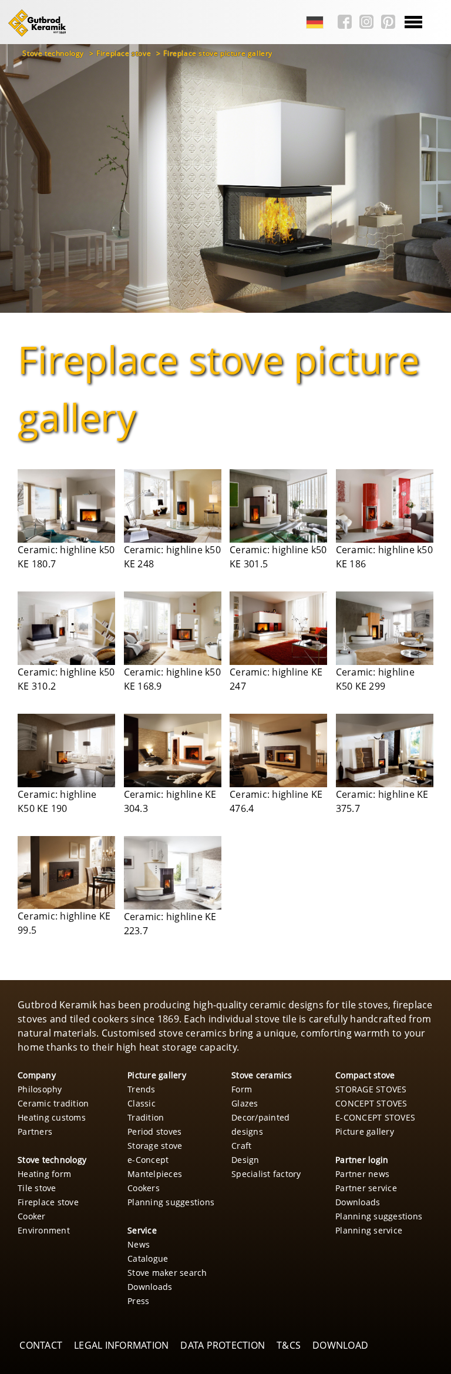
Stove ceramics (261, 1075)
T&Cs (289, 1345)
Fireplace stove (124, 53)
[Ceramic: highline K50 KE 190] (66, 750)
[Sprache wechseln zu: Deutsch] (312, 22)
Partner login (361, 1159)
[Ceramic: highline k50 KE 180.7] (66, 506)
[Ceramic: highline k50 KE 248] (172, 506)
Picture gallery (156, 1075)
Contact (40, 1345)
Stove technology (54, 53)
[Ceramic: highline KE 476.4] (278, 750)
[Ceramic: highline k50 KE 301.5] (278, 506)
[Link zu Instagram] (363, 22)
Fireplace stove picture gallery (217, 53)
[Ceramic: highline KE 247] (278, 628)
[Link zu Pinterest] (385, 22)
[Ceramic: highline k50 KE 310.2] (66, 628)
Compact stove (365, 1075)
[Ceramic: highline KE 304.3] (172, 750)
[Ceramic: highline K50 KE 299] (384, 628)
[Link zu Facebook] (342, 22)
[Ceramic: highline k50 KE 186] (384, 506)
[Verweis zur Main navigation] (34, 35)
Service (142, 1230)
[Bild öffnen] (66, 506)
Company (37, 1075)
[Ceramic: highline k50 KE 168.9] (172, 628)
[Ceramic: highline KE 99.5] (66, 873)
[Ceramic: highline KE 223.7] (172, 873)
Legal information (121, 1345)
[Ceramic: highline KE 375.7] (384, 750)
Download (340, 1345)
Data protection (222, 1345)
